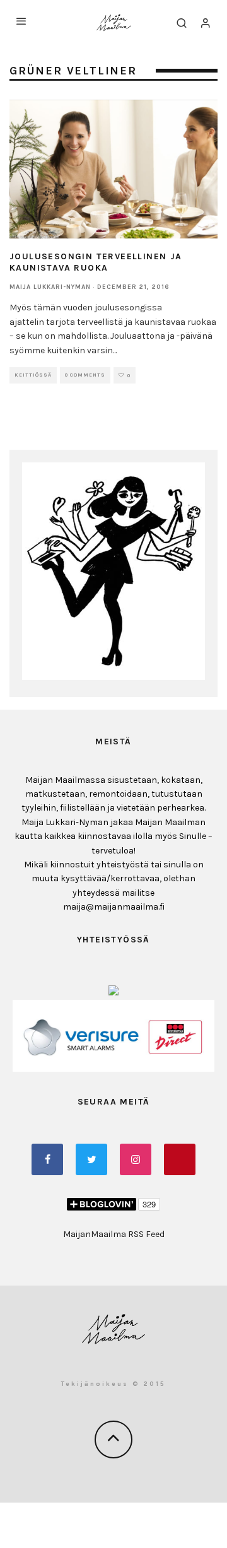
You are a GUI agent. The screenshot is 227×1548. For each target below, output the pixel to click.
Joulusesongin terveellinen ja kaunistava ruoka (95, 262)
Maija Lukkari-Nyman (50, 287)
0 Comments (85, 375)
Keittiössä (33, 375)
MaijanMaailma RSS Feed (114, 1234)
